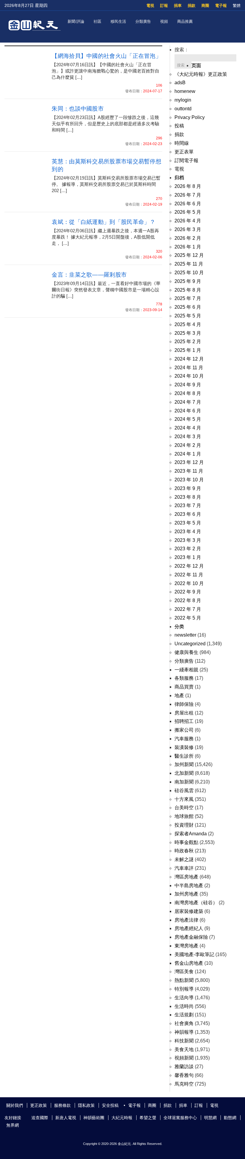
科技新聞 (184, 1040)
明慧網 (210, 1117)
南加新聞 (184, 781)
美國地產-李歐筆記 (194, 954)
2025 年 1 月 (187, 350)
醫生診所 (184, 756)
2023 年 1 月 (187, 557)
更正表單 (184, 151)
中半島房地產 (188, 885)
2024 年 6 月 (187, 410)
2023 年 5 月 (187, 522)
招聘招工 (184, 721)
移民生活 (118, 21)
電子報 (221, 5)
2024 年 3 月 (187, 436)
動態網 (230, 1117)
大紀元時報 (121, 1117)
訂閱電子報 (186, 160)
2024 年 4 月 (187, 427)
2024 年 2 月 (187, 445)
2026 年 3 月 (187, 229)
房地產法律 (186, 920)
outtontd (183, 108)
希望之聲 (148, 1117)
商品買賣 (184, 686)
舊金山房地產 (188, 963)
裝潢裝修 (184, 747)
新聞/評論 (76, 21)
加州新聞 (184, 764)
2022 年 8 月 (187, 600)
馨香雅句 (184, 1075)
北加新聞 (184, 773)
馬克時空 (184, 1083)
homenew (184, 91)
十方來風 (184, 799)
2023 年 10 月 (189, 479)
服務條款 (62, 1105)
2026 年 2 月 (187, 238)
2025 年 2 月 (187, 341)
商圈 (205, 5)
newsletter (185, 634)
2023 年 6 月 (187, 514)
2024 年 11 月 (188, 367)
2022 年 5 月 (187, 617)
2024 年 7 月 (187, 402)
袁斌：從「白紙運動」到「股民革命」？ (103, 222)
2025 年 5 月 (187, 315)
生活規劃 (184, 1014)
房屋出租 (184, 712)
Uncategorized (190, 643)
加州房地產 (186, 893)
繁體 (237, 5)
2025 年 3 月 (187, 333)
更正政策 (38, 1105)
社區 (97, 21)
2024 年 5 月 (187, 419)
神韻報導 (184, 1032)
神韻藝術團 (93, 1117)
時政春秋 (184, 850)
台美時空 (184, 807)
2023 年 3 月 (187, 540)
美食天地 (184, 1049)
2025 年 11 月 (188, 263)
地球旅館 (184, 816)
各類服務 (184, 678)
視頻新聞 (184, 1057)
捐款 (191, 5)
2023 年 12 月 (189, 462)
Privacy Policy (189, 117)
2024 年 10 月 (189, 376)
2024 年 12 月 (189, 358)
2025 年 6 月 (187, 307)
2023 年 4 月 (187, 531)
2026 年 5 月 (187, 212)
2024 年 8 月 (187, 393)
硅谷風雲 (184, 790)
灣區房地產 (186, 876)
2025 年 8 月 (187, 290)
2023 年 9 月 (187, 488)
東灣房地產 (186, 945)
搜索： (181, 49)
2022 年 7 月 (187, 609)
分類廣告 (143, 21)
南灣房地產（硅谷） (196, 902)
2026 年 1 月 (187, 246)
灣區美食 (184, 971)
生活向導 (184, 997)
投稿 (179, 125)
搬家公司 (184, 730)
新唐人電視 (65, 1117)
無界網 (12, 1125)
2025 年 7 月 (187, 298)
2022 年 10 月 (189, 583)
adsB (180, 82)
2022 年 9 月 (187, 591)
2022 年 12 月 (189, 566)
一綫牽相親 (186, 669)
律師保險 (184, 704)
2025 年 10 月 (189, 272)
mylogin (182, 100)
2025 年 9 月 (187, 281)
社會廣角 (184, 1023)
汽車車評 (184, 868)
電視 (150, 5)
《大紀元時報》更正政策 (200, 74)
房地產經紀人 (188, 928)
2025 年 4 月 (187, 324)
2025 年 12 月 (189, 255)
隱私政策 (86, 1105)
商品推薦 (185, 21)
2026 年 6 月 (187, 203)
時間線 (181, 143)
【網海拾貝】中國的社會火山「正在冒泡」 (106, 56)
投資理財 (184, 825)
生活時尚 (184, 1006)
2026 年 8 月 (187, 186)
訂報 (164, 5)
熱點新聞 (184, 980)
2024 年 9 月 (187, 384)
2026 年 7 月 (187, 195)
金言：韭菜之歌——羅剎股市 (89, 275)
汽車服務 (184, 738)
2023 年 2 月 (187, 548)
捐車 (178, 5)
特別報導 (184, 988)
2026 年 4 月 (187, 220)
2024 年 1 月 (187, 453)
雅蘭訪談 (184, 1066)
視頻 (164, 21)
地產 (179, 695)
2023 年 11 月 (188, 471)
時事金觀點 (186, 842)
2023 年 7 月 (187, 505)
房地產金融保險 (191, 937)
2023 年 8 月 (187, 497)
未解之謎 (184, 859)
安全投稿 (110, 1105)
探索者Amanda (190, 833)
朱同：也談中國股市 (78, 108)
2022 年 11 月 (188, 574)
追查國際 (39, 1117)
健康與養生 (186, 652)
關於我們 (14, 1105)
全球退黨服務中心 (180, 1117)
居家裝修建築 (188, 911)
